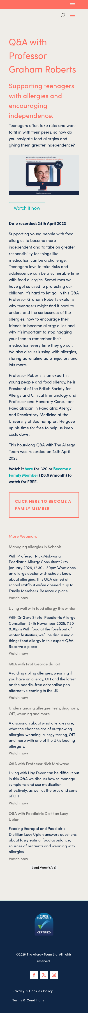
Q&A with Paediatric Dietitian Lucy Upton (38, 816)
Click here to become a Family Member (43, 504)
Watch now (18, 597)
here (29, 468)
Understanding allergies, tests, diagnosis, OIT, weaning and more (44, 711)
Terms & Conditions (28, 1000)
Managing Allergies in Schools (35, 546)
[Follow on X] (44, 975)
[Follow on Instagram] (54, 975)
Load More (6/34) (44, 867)
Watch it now (27, 207)
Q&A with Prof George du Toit (34, 664)
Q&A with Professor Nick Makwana (39, 763)
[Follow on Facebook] (34, 975)
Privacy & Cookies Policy (32, 990)
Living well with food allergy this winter (42, 608)
